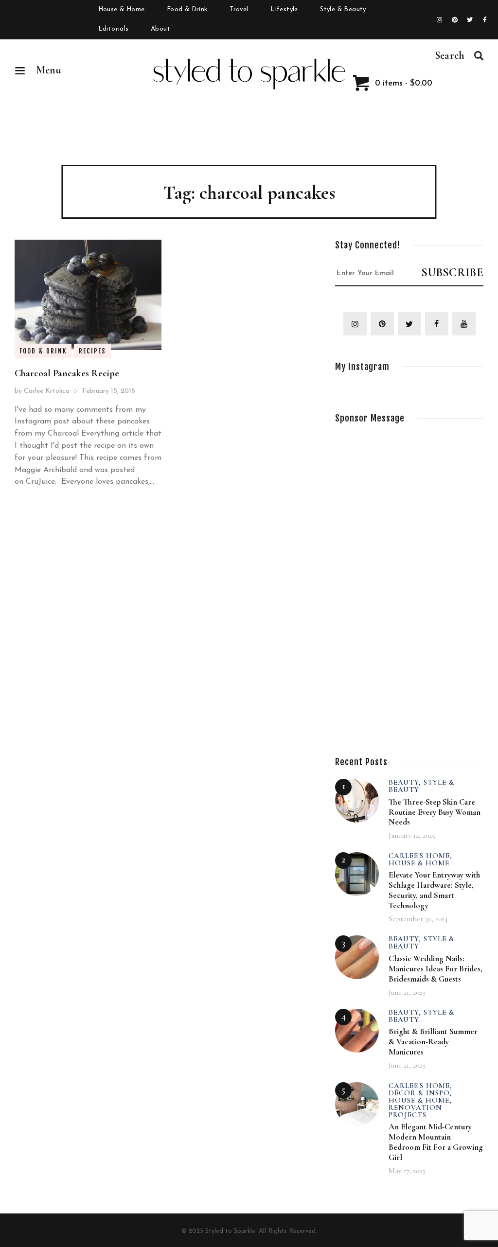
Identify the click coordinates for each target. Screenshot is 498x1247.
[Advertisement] (408, 581)
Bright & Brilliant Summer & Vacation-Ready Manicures (433, 1041)
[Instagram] (439, 20)
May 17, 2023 (407, 1171)
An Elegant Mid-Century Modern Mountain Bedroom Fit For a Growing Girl (436, 1142)
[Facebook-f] (485, 20)
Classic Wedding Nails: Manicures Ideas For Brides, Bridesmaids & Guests (435, 968)
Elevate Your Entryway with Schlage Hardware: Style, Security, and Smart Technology (434, 890)
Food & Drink (43, 351)
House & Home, (420, 1100)
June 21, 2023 (407, 992)
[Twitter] (470, 20)
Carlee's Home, (420, 855)
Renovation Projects (415, 1111)
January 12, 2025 (412, 835)
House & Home (419, 863)
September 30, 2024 (418, 919)
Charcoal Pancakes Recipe (67, 373)
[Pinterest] (455, 20)
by (42, 391)
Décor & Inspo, (420, 1093)
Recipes (92, 351)
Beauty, (406, 782)
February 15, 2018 (108, 391)
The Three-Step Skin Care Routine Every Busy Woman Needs (434, 812)
